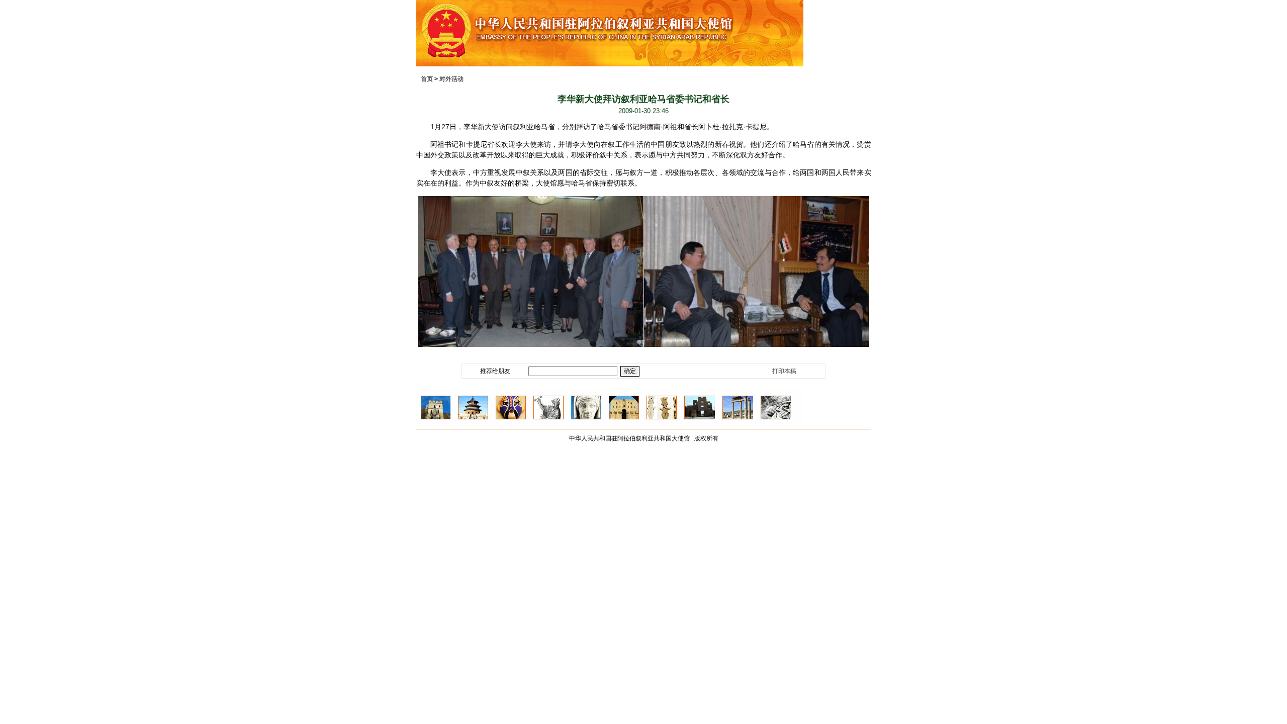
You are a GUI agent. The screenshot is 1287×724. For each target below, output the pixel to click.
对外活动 (451, 78)
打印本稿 (784, 371)
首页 (427, 78)
